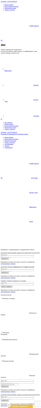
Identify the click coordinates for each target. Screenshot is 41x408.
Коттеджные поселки (11, 126)
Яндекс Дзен (33, 192)
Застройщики (9, 144)
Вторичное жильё (10, 127)
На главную (8, 122)
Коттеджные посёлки (11, 6)
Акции (7, 146)
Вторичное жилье (10, 8)
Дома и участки (10, 10)
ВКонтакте (32, 207)
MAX (31, 221)
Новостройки (9, 5)
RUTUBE (34, 178)
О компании (9, 147)
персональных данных (8, 263)
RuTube (35, 85)
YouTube (36, 116)
